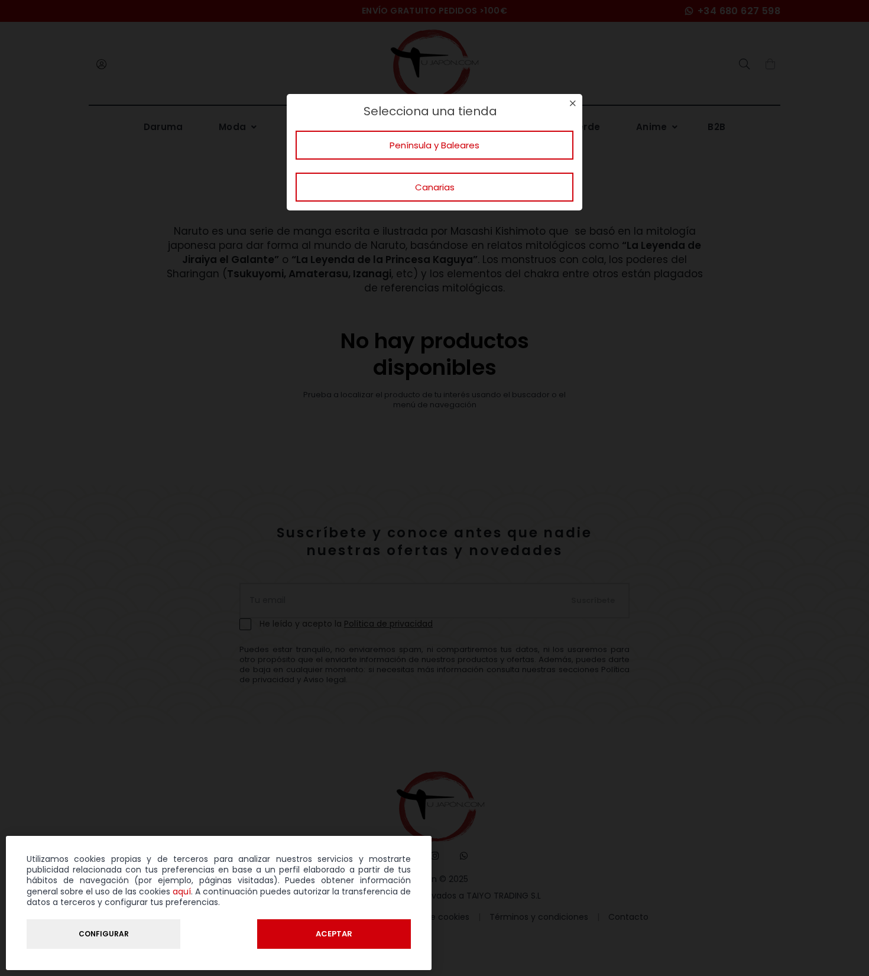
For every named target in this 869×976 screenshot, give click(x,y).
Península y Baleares (434, 145)
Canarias (435, 187)
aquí (182, 891)
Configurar (104, 934)
